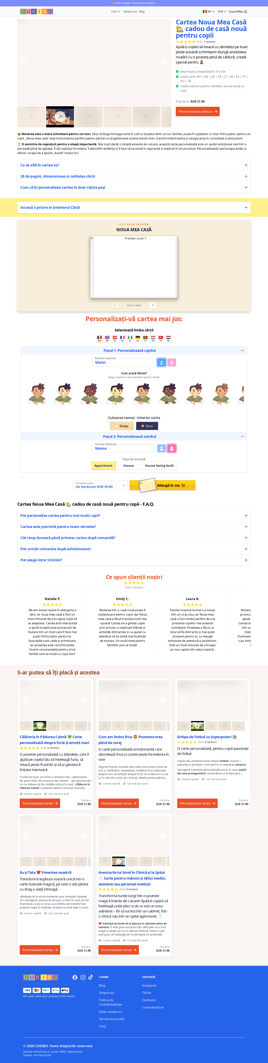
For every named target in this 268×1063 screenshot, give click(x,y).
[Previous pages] (115, 305)
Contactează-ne (153, 1007)
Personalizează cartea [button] (38, 803)
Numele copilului (105, 358)
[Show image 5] (146, 116)
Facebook (149, 1000)
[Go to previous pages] (62, 267)
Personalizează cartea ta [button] (195, 111)
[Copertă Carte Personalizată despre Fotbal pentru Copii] (212, 700)
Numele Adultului (106, 444)
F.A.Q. (102, 1026)
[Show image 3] (89, 116)
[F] (171, 448)
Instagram (149, 985)
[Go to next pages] (206, 267)
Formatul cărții (85, 483)
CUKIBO (41, 1046)
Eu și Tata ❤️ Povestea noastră (45, 872)
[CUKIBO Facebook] (75, 977)
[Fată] (171, 362)
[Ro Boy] (55, 700)
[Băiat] (161, 362)
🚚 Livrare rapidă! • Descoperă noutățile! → (134, 3)
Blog (142, 11)
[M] (161, 448)
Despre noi (130, 11)
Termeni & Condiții (112, 1019)
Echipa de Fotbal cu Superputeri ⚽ (207, 736)
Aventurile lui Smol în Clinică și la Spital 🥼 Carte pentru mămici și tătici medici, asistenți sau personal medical (132, 878)
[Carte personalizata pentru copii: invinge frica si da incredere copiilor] (134, 700)
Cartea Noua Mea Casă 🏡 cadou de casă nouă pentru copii (211, 29)
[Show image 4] (118, 116)
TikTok (146, 993)
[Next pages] (153, 305)
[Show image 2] (60, 116)
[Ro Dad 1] (55, 836)
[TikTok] (90, 977)
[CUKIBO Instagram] (83, 977)
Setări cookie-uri (110, 1012)
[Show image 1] (31, 116)
